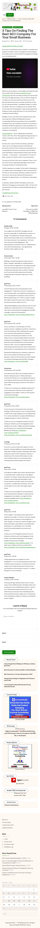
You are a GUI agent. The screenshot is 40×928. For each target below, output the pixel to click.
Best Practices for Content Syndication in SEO (18, 674)
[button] (10, 15)
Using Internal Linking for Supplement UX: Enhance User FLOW (19, 679)
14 (24, 897)
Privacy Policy (6, 822)
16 (34, 897)
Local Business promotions (10, 193)
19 (14, 901)
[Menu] (4, 14)
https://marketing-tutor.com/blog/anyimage (18, 435)
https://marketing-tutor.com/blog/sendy (17, 397)
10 (3, 897)
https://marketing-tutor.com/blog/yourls (16, 503)
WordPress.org (8, 847)
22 (29, 901)
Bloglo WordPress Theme (23, 925)
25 (9, 904)
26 (14, 904)
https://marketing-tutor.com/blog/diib (16, 361)
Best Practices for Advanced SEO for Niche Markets (20, 670)
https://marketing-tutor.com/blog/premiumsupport (20, 547)
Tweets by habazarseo (11, 805)
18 (9, 901)
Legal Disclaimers (7, 828)
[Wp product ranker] (20, 756)
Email (4, 642)
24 (4, 904)
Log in (6, 839)
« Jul (4, 913)
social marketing (7, 133)
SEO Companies (7, 27)
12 (14, 897)
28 (24, 904)
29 (29, 904)
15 (29, 897)
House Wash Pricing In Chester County (13, 865)
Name (4, 633)
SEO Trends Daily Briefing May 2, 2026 (14, 858)
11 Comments (28, 41)
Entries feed (8, 841)
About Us (5, 819)
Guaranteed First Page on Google (12, 46)
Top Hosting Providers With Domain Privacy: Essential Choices (17, 685)
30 (34, 904)
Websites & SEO (18, 27)
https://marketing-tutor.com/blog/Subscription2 (19, 314)
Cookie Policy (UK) (8, 825)
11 (8, 897)
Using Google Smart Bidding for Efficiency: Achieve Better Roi (19, 665)
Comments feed (9, 844)
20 (19, 901)
